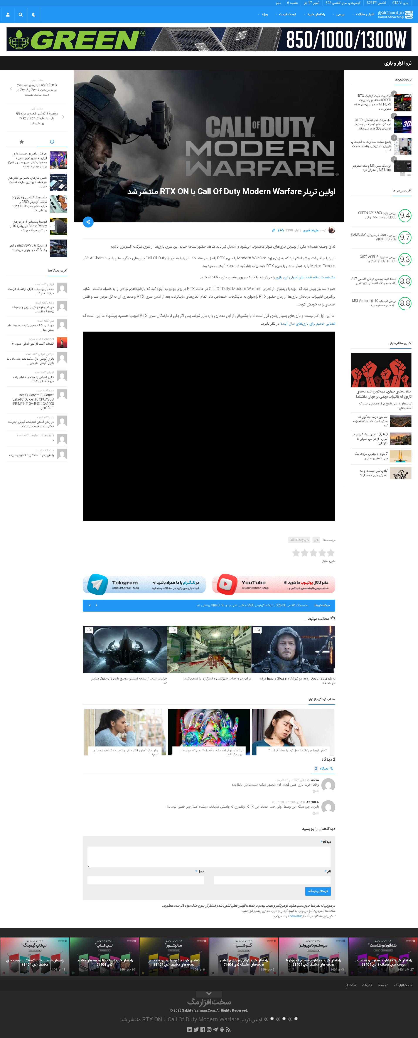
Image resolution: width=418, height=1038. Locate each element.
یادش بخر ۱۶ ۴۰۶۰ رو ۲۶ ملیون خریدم (31, 455)
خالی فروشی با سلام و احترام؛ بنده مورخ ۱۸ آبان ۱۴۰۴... (33, 379)
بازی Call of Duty (299, 540)
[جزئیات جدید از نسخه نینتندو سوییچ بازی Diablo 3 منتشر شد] (125, 649)
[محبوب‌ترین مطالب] (22, 142)
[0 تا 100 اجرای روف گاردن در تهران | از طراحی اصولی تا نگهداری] (400, 439)
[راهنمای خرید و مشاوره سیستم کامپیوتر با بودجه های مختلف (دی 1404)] (313, 956)
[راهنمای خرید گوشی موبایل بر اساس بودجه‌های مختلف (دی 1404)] (243, 956)
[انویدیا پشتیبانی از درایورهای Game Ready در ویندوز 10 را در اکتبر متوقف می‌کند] (58, 226)
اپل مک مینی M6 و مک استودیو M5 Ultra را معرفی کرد (371, 168)
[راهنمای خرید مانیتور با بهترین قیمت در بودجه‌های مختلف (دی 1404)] (174, 956)
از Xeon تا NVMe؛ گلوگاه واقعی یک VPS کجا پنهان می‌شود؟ (28, 248)
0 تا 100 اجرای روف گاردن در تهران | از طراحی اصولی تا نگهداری (370, 439)
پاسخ (316, 790)
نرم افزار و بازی (397, 63)
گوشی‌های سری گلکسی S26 (342, 3)
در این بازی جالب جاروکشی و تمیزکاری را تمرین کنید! (217, 678)
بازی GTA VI (400, 3)
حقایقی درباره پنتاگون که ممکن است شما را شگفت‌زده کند (370, 421)
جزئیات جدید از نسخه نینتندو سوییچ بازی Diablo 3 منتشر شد (129, 681)
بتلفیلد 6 (292, 3)
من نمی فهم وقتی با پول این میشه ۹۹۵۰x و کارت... (33, 309)
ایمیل (200, 871)
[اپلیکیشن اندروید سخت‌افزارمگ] (221, 1029)
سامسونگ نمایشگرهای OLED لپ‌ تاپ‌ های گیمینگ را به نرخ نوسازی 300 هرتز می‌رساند (373, 124)
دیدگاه (321, 768)
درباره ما (383, 985)
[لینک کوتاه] (273, 230)
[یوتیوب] (273, 584)
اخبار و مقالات (365, 14)
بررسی (340, 14)
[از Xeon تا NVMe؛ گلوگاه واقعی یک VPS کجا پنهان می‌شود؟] (58, 248)
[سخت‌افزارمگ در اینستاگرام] (209, 1029)
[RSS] (228, 1029)
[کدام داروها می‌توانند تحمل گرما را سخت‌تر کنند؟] (293, 732)
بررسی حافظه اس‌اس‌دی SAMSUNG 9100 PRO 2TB (373, 237)
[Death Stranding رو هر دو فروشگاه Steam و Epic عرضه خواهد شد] (293, 649)
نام (328, 871)
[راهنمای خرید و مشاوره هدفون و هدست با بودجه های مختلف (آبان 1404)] (383, 956)
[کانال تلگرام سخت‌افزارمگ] (215, 1029)
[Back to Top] (209, 994)
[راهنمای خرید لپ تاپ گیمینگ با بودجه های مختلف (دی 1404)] (34, 956)
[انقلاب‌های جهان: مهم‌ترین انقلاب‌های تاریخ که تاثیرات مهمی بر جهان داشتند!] (381, 370)
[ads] (209, 39)
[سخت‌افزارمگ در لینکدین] (189, 1029)
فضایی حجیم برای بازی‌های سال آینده (307, 324)
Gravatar (296, 916)
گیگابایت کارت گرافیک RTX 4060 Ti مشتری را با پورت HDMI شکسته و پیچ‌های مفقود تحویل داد (372, 103)
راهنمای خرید (316, 14)
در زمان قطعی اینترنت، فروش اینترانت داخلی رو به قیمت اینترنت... (31, 424)
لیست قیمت (287, 14)
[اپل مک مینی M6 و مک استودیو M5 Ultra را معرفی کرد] (402, 168)
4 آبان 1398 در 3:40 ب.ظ (291, 780)
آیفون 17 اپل (311, 3)
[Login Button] (7, 14)
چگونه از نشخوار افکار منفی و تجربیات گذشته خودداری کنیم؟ (125, 753)
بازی (316, 540)
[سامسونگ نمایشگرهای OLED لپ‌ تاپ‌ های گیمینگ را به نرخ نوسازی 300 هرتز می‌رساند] (402, 124)
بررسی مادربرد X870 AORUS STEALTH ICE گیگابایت (378, 259)
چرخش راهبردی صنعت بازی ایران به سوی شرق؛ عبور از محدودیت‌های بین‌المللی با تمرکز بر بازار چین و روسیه (27, 160)
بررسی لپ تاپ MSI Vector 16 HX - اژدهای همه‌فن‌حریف (374, 303)
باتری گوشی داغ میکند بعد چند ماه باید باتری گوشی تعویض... (30, 361)
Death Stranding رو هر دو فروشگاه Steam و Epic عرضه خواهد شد (297, 681)
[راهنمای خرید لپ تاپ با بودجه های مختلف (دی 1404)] (104, 956)
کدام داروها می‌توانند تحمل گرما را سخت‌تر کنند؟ (298, 750)
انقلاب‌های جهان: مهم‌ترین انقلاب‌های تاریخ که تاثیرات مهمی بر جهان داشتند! (383, 394)
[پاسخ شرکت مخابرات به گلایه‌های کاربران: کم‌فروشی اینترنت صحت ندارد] (402, 146)
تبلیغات (367, 985)
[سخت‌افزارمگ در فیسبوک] (203, 1029)
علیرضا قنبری (311, 230)
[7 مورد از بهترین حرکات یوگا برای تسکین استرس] (400, 456)
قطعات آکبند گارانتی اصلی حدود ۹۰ (33, 344)
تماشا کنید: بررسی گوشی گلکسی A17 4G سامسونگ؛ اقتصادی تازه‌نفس (373, 281)
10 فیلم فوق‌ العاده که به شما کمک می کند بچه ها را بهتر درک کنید (211, 753)
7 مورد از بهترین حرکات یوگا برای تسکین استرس (371, 456)
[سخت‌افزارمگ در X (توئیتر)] (196, 1029)
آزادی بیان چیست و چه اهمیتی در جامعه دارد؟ (374, 473)
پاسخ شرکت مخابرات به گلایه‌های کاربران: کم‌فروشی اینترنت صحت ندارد (371, 146)
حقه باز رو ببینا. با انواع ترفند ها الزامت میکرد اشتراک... (31, 291)
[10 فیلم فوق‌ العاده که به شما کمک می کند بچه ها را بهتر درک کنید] (209, 732)
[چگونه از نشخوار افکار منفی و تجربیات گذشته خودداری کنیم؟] (125, 732)
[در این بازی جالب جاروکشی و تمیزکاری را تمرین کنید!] (209, 649)
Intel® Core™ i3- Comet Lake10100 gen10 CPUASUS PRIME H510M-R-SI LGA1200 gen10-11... (33, 402)
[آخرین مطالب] (52, 142)
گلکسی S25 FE (376, 3)
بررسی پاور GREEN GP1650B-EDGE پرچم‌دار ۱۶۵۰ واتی (377, 215)
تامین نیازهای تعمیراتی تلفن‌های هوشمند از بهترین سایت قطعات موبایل (27, 182)
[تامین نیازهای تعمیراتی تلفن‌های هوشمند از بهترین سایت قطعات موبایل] (58, 182)
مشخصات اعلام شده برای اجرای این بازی (305, 277)
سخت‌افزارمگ (403, 985)
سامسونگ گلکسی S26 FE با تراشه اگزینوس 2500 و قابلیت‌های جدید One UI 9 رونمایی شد (29, 204)
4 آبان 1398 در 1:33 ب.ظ (287, 802)
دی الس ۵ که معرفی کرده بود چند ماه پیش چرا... (31, 328)
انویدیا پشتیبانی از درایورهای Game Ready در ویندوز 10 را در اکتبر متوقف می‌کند (258, 605)
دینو (278, 3)
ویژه (265, 14)
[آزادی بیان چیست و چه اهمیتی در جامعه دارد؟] (400, 473)
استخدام (351, 985)
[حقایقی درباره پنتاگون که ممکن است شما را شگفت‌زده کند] (400, 421)
